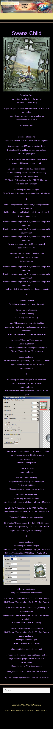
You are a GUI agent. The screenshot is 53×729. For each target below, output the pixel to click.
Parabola (31, 711)
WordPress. (42, 711)
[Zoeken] (46, 690)
